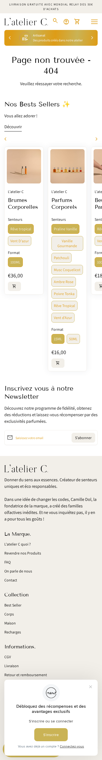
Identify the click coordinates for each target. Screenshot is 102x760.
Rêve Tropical (64, 305)
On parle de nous (18, 571)
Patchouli (61, 257)
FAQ (7, 562)
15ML (58, 338)
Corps (9, 614)
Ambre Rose (63, 281)
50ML (73, 338)
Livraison (11, 665)
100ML (15, 262)
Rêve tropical (20, 228)
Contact (10, 580)
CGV (7, 656)
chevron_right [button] (92, 38)
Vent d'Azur (63, 317)
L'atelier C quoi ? (17, 544)
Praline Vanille (65, 228)
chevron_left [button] (10, 38)
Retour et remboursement (25, 674)
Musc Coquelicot (67, 269)
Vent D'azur (19, 240)
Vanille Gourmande (67, 243)
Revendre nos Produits (22, 553)
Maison (10, 623)
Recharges (12, 632)
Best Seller (12, 605)
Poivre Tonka (64, 293)
